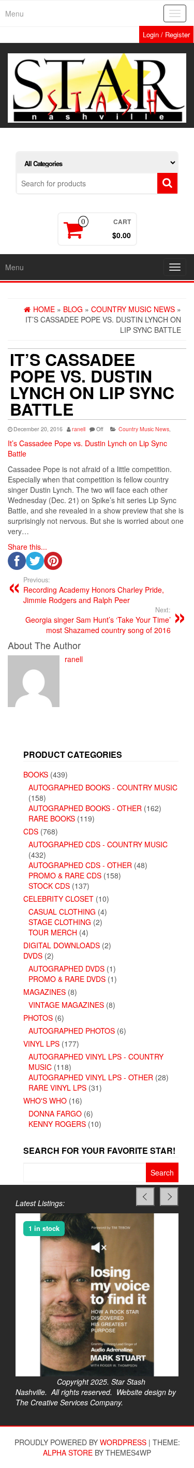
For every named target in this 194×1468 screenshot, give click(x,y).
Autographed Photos (71, 1030)
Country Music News (143, 429)
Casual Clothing (62, 911)
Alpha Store (68, 1452)
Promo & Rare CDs (64, 875)
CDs (30, 831)
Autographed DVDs (66, 968)
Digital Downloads (61, 945)
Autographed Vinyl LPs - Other (90, 1077)
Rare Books (51, 818)
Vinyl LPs (41, 1043)
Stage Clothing (59, 922)
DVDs (32, 955)
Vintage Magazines (66, 1005)
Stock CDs (49, 885)
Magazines (44, 992)
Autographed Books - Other (85, 808)
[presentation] (145, 1196)
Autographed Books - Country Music (102, 787)
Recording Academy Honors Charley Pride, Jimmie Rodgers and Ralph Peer (93, 590)
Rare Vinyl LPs (57, 1087)
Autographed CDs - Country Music (98, 844)
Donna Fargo (55, 1113)
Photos (38, 1017)
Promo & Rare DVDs (67, 979)
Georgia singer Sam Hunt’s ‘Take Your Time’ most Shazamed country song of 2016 (98, 620)
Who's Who (45, 1100)
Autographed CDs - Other (80, 865)
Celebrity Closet (58, 898)
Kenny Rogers (57, 1124)
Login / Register (166, 34)
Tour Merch (52, 932)
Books (35, 774)
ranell (78, 429)
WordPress (123, 1442)
